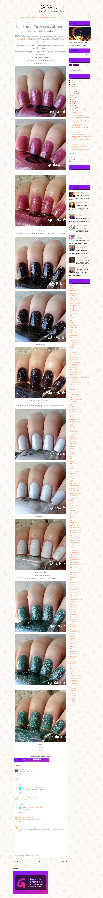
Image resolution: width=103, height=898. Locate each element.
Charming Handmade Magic (76, 576)
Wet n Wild (72, 480)
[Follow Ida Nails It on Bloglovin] (76, 71)
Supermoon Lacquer (74, 542)
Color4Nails (73, 305)
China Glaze (73, 313)
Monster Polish (73, 512)
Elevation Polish (73, 286)
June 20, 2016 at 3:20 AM (28, 826)
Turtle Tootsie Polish (26, 39)
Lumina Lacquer (74, 359)
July (73, 97)
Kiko (71, 414)
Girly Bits (72, 315)
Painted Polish (73, 660)
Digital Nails (73, 320)
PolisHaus (72, 665)
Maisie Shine (73, 455)
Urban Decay (73, 690)
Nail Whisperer (73, 651)
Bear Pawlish (73, 483)
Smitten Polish (73, 327)
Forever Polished (74, 592)
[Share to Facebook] (38, 759)
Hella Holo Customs (74, 413)
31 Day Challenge (74, 396)
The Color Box (73, 683)
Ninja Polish (73, 465)
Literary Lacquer (74, 623)
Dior (71, 404)
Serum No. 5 (73, 673)
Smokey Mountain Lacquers (76, 678)
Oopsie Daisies (73, 424)
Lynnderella (73, 325)
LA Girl (71, 451)
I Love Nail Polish (74, 498)
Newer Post (16, 861)
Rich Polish (72, 668)
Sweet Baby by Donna (75, 681)
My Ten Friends (73, 372)
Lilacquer (72, 619)
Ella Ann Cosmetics (74, 586)
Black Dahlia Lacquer (75, 485)
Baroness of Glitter (74, 562)
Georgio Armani (73, 596)
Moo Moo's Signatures (75, 513)
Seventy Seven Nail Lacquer (76, 675)
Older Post (64, 861)
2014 (72, 157)
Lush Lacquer (73, 453)
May (73, 101)
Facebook (40, 750)
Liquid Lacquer (73, 621)
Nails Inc (72, 461)
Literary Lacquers (74, 507)
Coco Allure (72, 577)
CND (71, 569)
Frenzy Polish (24, 761)
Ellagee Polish (73, 406)
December (74, 88)
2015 (72, 155)
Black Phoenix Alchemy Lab (76, 564)
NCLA (71, 515)
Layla (71, 416)
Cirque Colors (73, 318)
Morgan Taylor (73, 643)
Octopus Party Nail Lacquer (76, 423)
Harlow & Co (73, 606)
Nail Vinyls (72, 517)
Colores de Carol (74, 490)
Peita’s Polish (73, 661)
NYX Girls (72, 646)
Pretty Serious (73, 391)
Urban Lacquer (73, 431)
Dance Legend (73, 439)
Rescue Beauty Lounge (75, 362)
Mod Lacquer (73, 641)
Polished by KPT (74, 471)
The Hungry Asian (74, 394)
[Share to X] (37, 759)
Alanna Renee (73, 549)
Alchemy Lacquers (74, 382)
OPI (71, 302)
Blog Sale (72, 565)
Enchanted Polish (74, 335)
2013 (72, 159)
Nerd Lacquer (73, 389)
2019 (72, 80)
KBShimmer (73, 339)
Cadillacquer (73, 401)
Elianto (71, 584)
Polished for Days (74, 374)
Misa (71, 386)
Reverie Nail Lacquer (75, 534)
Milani (71, 639)
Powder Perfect (73, 529)
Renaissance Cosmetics (75, 532)
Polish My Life (73, 308)
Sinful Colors (73, 478)
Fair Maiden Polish (74, 312)
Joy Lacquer (73, 611)
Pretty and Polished (74, 475)
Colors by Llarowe (74, 369)
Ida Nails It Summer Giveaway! (82, 192)
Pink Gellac (72, 426)
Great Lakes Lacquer (75, 300)
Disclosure (34, 17)
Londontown (73, 626)
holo (71, 381)
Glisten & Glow (73, 298)
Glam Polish (73, 446)
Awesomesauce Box (74, 559)
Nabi (71, 648)
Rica (71, 535)
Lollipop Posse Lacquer (31, 761)
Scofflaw (72, 317)
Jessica (72, 448)
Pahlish (72, 285)
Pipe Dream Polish (74, 527)
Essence (72, 408)
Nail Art (72, 387)
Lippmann (72, 418)
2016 (72, 86)
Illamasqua (72, 349)
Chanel (72, 488)
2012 (72, 161)
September (74, 93)
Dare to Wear (73, 581)
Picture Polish (73, 352)
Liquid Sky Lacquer (74, 505)
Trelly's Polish (73, 688)
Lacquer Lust (73, 502)
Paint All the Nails (74, 340)
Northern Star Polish (74, 466)
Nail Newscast (73, 650)
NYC (71, 458)
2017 (72, 84)
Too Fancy (72, 687)
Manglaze (72, 510)
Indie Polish (73, 608)
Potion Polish (73, 473)
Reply (20, 773)
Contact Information (25, 17)
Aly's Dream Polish (74, 554)
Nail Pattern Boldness (75, 421)
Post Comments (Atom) (25, 864)
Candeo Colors (73, 571)
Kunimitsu (72, 500)
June (73, 99)
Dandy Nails (73, 579)
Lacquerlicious (73, 614)
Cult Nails (72, 402)
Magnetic (72, 634)
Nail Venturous (73, 460)
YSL (71, 702)
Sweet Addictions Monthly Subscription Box (79, 377)
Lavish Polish (73, 616)
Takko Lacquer (73, 342)
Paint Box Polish (74, 334)
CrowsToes (72, 295)
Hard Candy (73, 604)
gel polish (72, 703)
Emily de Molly (73, 344)
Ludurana (72, 633)
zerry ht (20, 817)
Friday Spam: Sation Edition (82, 267)
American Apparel (74, 433)
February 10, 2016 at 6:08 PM (32, 778)
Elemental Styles (74, 582)
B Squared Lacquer (74, 481)
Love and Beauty (74, 631)
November (74, 89)
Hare (71, 297)
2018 (72, 82)
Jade (71, 350)
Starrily (71, 539)
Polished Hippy (22, 778)
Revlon (72, 429)
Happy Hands (73, 332)
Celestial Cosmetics (74, 384)
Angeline (72, 555)
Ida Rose (24, 759)
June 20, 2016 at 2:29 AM (28, 817)
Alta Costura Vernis (74, 552)
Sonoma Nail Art (73, 680)
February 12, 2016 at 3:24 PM (35, 787)
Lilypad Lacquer (73, 357)
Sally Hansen (73, 376)
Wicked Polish (73, 698)
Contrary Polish (73, 329)
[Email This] (34, 759)
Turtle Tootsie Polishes (41, 761)
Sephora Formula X (74, 537)
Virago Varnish (36, 39)
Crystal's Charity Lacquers (76, 493)
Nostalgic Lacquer (74, 656)
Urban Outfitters (73, 692)
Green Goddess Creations (76, 599)
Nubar (71, 468)
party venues (61, 828)
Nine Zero (72, 520)
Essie (71, 322)
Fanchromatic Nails (74, 591)
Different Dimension (74, 290)
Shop (40, 748)
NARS (71, 456)
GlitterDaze (72, 345)
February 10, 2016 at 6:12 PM (29, 797)
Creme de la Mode (74, 492)
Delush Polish (73, 441)
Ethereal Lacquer (74, 495)
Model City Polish (74, 419)
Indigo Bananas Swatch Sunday (79, 134)
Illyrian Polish (73, 330)
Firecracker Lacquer (74, 444)
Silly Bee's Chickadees (75, 354)
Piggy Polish (73, 663)
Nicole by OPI (73, 655)
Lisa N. (20, 769)
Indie (71, 288)
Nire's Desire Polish (74, 522)
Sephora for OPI (73, 671)
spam (71, 547)
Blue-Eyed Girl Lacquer (75, 365)
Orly (71, 360)
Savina (71, 476)
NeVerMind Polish (74, 653)
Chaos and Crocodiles (75, 303)
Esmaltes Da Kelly (74, 587)
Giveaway (72, 597)
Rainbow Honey (73, 530)
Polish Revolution (74, 428)
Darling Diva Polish (74, 293)
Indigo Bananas (73, 323)
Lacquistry (72, 355)
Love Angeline (73, 629)
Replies (21, 784)
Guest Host (72, 601)
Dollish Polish (73, 443)
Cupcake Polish (73, 292)
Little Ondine (73, 624)
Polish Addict (73, 666)
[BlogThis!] (35, 759)
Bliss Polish (72, 486)
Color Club (72, 367)
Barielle (72, 560)
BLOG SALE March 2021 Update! (48, 17)
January (74, 153)
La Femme (72, 613)
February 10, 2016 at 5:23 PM (28, 769)
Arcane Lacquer (73, 557)
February (74, 107)
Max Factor (72, 636)
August (73, 95)
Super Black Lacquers (75, 540)
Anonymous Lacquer (75, 434)
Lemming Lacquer (74, 371)
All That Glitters (73, 550)
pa (71, 705)
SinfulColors (73, 676)
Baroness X (72, 436)
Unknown (21, 797)
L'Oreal (72, 450)
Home (15, 17)
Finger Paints (73, 411)
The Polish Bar (73, 544)
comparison (73, 545)
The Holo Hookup (74, 310)
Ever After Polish (74, 337)
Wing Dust (72, 700)
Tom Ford (72, 685)
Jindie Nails (73, 609)
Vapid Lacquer (73, 364)
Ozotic (71, 658)
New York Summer (74, 518)
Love (71, 628)
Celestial (72, 574)
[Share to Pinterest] (40, 759)
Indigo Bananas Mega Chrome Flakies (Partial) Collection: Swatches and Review (82, 247)
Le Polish (72, 503)
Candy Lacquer (73, 572)
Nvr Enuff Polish (73, 523)
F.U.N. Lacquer (73, 589)
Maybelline (72, 638)
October (73, 91)
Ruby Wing (72, 670)
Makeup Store (73, 508)
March (73, 105)
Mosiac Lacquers (74, 644)
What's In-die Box (74, 697)
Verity (71, 693)
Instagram (40, 751)
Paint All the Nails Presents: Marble (79, 108)
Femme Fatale (73, 409)
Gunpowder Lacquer (74, 497)
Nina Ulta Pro (73, 463)
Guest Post (72, 347)
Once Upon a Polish (74, 470)
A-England (72, 397)
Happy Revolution (74, 602)
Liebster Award (73, 618)
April (73, 103)
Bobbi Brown (73, 567)
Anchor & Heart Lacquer (75, 399)
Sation (71, 392)
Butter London (73, 438)
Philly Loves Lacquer (75, 525)
